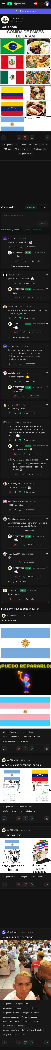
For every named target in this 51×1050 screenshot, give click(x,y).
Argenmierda (25, 153)
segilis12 (11, 373)
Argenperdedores (11, 1017)
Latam (27, 149)
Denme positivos (11, 835)
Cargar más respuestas (19, 266)
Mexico (8, 149)
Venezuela (21, 144)
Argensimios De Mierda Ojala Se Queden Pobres (24, 1030)
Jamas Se (8, 1021)
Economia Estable (32, 736)
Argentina (9, 144)
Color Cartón (9, 1026)
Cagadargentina (10, 1034)
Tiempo (44, 207)
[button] (41, 3)
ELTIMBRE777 (16, 18)
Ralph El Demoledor (12, 736)
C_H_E (10, 405)
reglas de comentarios (32, 229)
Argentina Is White (11, 1012)
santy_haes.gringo (15, 501)
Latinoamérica (40, 149)
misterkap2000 (14, 554)
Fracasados (23, 1026)
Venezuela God (26, 806)
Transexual (24, 741)
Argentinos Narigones (13, 1008)
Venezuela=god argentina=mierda (21, 764)
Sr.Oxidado (12, 238)
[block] (48, 20)
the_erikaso (12, 306)
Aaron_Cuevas (13, 422)
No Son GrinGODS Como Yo (27, 1021)
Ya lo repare (9, 620)
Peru (45, 144)
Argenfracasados (30, 1017)
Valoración (31, 207)
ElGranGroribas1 (13, 932)
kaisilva (10, 275)
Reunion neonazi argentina (17, 937)
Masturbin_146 (14, 483)
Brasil (18, 149)
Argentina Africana (31, 1012)
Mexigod (23, 876)
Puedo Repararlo (11, 732)
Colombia (34, 144)
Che (23, 1034)
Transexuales (9, 741)
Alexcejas (11, 519)
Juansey (11, 346)
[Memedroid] (9, 3)
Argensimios (32, 1008)
